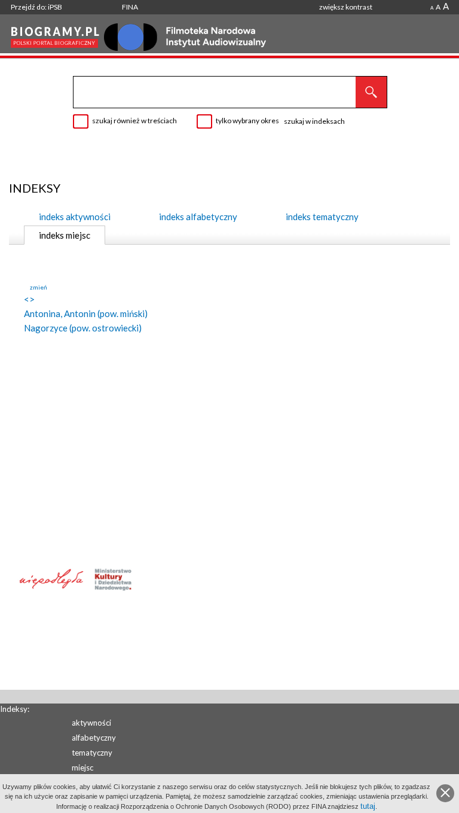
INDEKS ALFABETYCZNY (198, 216)
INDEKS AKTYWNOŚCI (75, 216)
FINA (130, 6)
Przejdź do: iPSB (36, 6)
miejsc (82, 767)
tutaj (367, 806)
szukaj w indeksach (314, 121)
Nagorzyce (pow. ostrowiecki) (83, 328)
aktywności (91, 722)
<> (29, 299)
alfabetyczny (94, 737)
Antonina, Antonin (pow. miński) (86, 313)
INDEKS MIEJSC (64, 235)
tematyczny (92, 752)
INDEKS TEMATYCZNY (322, 216)
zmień (38, 287)
